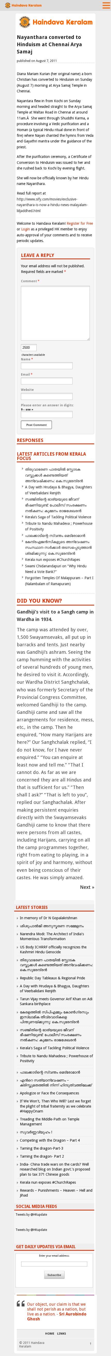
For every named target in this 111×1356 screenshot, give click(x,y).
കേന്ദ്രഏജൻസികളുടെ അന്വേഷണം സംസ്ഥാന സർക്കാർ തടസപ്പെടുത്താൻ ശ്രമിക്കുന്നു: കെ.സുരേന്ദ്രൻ (58, 547)
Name (27, 359)
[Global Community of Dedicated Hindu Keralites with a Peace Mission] (55, 27)
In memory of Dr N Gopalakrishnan (48, 918)
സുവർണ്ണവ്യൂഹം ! (36, 1132)
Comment (30, 281)
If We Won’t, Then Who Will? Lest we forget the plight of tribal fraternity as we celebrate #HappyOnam (55, 1106)
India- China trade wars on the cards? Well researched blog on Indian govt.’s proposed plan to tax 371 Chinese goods (55, 1169)
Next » (87, 887)
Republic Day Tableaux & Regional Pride (52, 978)
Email (27, 374)
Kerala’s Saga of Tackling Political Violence (58, 517)
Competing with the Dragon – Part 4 (50, 1140)
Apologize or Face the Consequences (49, 1093)
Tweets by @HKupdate (31, 1214)
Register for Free (80, 223)
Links (61, 1334)
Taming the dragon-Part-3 (41, 1148)
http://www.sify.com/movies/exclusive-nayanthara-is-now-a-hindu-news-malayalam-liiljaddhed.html (52, 205)
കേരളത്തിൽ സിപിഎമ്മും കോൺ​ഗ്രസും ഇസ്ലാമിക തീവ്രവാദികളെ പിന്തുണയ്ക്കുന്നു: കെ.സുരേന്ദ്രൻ (54, 1017)
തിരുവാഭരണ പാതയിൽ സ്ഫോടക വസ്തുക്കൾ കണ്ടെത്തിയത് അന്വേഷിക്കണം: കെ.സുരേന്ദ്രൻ (54, 475)
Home (49, 1334)
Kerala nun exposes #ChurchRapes (52, 560)
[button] (106, 5)
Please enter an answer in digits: (47, 405)
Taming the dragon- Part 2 (42, 1156)
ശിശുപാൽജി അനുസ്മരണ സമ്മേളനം (52, 926)
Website (27, 390)
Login (25, 229)
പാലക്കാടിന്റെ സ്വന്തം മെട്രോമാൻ (55, 536)
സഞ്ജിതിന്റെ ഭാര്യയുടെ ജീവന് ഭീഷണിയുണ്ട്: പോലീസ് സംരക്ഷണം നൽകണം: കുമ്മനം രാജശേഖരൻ (55, 505)
